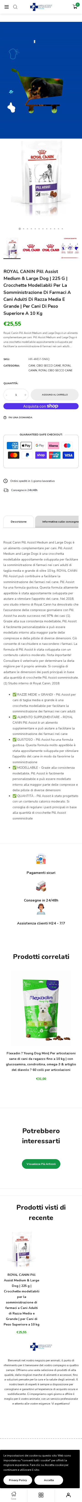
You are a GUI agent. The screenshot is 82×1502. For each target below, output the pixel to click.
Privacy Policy (18, 1480)
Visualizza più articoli (41, 1164)
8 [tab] (46, 228)
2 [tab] (23, 228)
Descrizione (19, 521)
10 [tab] (54, 228)
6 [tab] (39, 228)
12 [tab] (62, 228)
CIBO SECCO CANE (48, 365)
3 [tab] (27, 228)
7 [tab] (43, 228)
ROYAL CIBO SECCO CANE (55, 370)
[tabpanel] (41, 187)
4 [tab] (31, 228)
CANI (31, 365)
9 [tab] (50, 228)
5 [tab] (35, 228)
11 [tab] (58, 228)
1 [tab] (20, 229)
